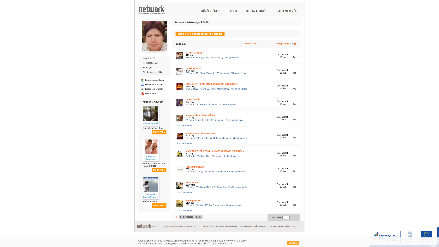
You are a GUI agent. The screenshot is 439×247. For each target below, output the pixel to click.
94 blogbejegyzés (234, 205)
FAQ (294, 226)
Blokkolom (150, 93)
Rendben (293, 243)
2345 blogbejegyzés (238, 138)
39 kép (199, 57)
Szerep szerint (283, 44)
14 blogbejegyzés (231, 57)
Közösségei (148, 63)
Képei (146, 67)
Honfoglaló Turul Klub (153, 128)
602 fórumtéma (216, 120)
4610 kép (200, 104)
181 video (190, 205)
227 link (207, 171)
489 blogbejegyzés (238, 89)
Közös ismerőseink (154, 89)
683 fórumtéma (219, 171)
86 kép (198, 120)
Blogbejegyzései (151, 72)
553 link (208, 205)
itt (232, 243)
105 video (190, 171)
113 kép (201, 156)
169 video (190, 187)
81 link (205, 120)
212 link (210, 89)
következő (188, 217)
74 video (190, 120)
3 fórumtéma (211, 104)
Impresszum (208, 226)
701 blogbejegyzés (239, 73)
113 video (190, 138)
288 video (190, 57)
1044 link (210, 73)
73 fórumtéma (220, 187)
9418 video (191, 89)
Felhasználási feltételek (226, 226)
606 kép (200, 205)
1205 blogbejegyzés (237, 187)
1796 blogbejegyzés (236, 171)
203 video (190, 104)
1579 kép (201, 89)
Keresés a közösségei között (191, 22)
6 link (205, 57)
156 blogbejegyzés (227, 104)
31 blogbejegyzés (232, 156)
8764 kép (200, 187)
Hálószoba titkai (150, 201)
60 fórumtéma (221, 89)
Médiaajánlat (260, 226)
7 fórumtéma (217, 156)
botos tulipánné (150, 123)
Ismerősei (147, 58)
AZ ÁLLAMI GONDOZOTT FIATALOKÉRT (154, 164)
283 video (190, 73)
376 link (209, 187)
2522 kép (200, 73)
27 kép (199, 171)
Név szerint (250, 44)
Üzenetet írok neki (154, 84)
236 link (208, 138)
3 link (208, 156)
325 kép (199, 138)
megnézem (159, 132)
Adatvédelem (246, 226)
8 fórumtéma (219, 205)
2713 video (191, 156)
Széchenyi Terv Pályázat (279, 226)
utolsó (198, 217)
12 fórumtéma (215, 57)
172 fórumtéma (222, 73)
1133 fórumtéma (220, 138)
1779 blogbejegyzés (234, 120)
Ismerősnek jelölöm (154, 80)
